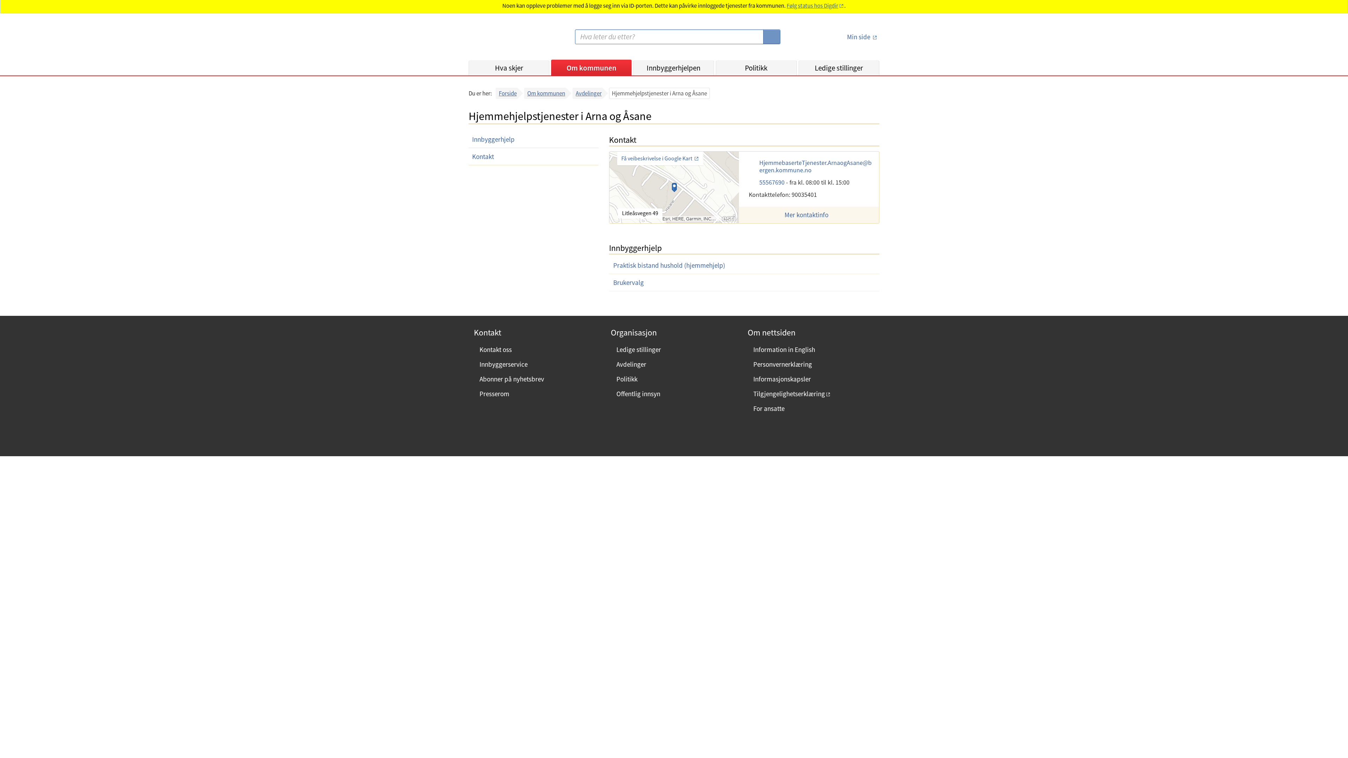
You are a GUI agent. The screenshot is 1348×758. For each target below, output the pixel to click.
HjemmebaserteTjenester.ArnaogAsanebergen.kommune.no (815, 166)
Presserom (494, 394)
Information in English (784, 349)
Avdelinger (589, 93)
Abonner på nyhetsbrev (512, 379)
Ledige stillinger (839, 68)
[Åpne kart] (674, 187)
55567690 (772, 182)
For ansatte (769, 408)
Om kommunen (591, 68)
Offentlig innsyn (638, 394)
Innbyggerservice (504, 364)
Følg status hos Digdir (812, 5)
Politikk (756, 68)
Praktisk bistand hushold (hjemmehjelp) (669, 265)
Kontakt (483, 156)
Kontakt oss (496, 349)
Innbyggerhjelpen (673, 68)
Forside (508, 93)
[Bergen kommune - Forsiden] (497, 39)
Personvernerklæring (782, 364)
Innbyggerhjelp (493, 139)
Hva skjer (509, 68)
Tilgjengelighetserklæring (789, 394)
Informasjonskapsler (782, 379)
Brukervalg (628, 282)
